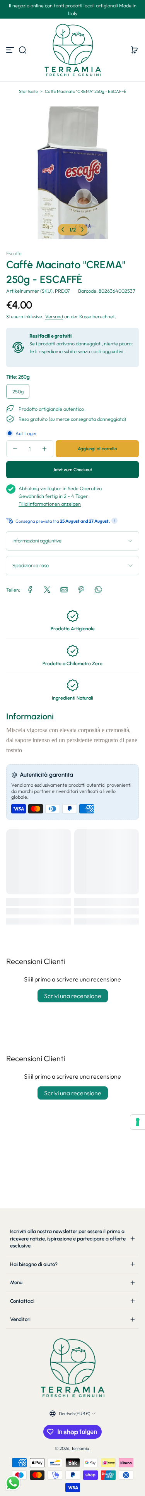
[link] (30, 590)
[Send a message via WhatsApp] (13, 1483)
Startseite (28, 91)
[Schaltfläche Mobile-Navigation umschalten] (10, 50)
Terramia (80, 1448)
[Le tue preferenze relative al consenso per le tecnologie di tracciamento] (137, 1122)
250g (18, 391)
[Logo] (73, 50)
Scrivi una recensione (72, 996)
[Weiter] (82, 230)
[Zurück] (63, 230)
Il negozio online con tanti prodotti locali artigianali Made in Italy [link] (72, 9)
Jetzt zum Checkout (72, 469)
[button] (22, 50)
